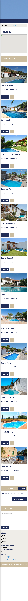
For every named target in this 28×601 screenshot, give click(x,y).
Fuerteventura (4, 539)
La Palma (3, 535)
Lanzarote (3, 538)
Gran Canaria (4, 536)
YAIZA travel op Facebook (12, 559)
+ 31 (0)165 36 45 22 (10, 556)
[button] (14, 41)
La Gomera (3, 541)
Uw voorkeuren (18, 499)
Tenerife (14, 25)
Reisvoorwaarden (5, 551)
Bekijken (5, 97)
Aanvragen (22, 488)
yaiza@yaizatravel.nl (6, 524)
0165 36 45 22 (4, 518)
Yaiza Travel (6, 25)
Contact (5, 527)
